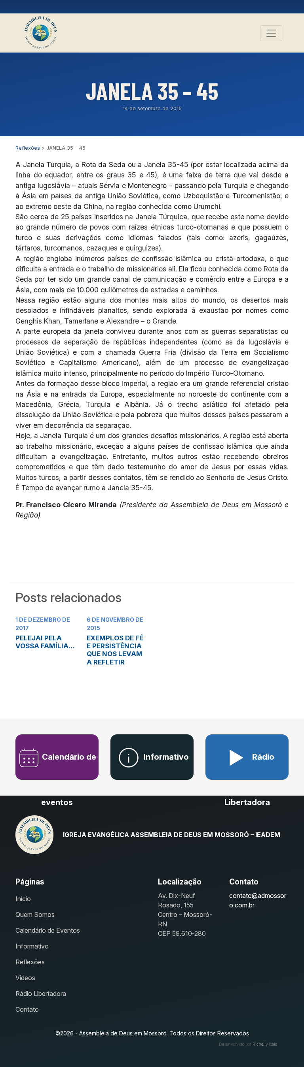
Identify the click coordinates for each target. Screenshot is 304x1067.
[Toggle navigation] (271, 33)
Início (23, 899)
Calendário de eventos (68, 766)
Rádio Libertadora (249, 766)
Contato (27, 1009)
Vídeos (25, 978)
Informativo (165, 757)
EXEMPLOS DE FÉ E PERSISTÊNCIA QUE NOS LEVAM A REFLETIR (115, 650)
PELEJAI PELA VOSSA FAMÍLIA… (45, 642)
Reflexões (30, 962)
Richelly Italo (265, 1044)
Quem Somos (35, 914)
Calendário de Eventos (47, 930)
